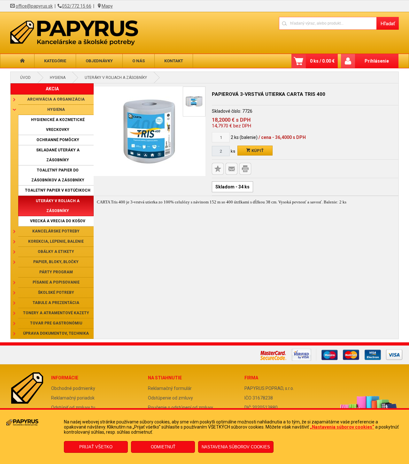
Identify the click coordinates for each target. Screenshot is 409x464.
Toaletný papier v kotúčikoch (57, 190)
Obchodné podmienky (73, 388)
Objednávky (99, 60)
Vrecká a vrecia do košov (57, 221)
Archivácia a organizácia (56, 99)
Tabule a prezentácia (56, 302)
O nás (138, 60)
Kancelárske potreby (56, 231)
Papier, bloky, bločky (56, 262)
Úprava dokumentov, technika (56, 333)
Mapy (107, 6)
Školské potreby (56, 292)
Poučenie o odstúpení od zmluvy (180, 407)
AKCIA (52, 88)
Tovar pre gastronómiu (56, 323)
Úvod (25, 77)
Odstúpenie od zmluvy (170, 397)
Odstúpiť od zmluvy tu (73, 407)
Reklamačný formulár (170, 388)
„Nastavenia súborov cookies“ (342, 427)
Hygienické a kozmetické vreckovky (58, 125)
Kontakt (173, 60)
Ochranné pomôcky (57, 140)
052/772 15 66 (76, 6)
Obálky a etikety (56, 251)
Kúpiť (257, 150)
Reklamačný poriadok (73, 397)
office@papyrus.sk (34, 6)
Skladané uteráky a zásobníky (58, 155)
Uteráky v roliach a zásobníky (116, 77)
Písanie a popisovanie (56, 282)
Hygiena (58, 77)
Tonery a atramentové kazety (56, 313)
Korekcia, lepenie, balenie (56, 241)
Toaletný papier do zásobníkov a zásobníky (57, 175)
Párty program (56, 272)
